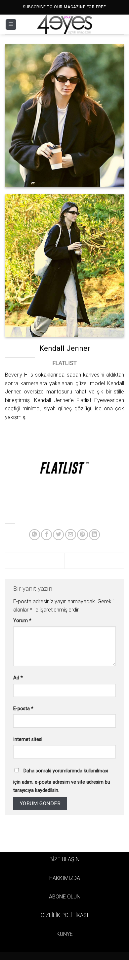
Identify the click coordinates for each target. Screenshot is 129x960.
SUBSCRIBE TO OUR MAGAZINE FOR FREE (64, 7)
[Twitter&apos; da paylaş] (58, 534)
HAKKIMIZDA (64, 878)
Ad (18, 678)
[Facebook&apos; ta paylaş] (46, 534)
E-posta (23, 708)
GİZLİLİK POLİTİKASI (64, 915)
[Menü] (11, 24)
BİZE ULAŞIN (64, 859)
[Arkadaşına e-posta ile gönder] (70, 534)
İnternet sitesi (27, 739)
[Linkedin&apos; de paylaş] (94, 534)
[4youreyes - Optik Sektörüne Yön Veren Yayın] (64, 24)
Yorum (22, 620)
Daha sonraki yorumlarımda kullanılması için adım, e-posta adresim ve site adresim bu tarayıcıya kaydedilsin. (61, 781)
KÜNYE (65, 934)
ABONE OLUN (64, 896)
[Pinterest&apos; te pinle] (82, 534)
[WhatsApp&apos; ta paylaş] (34, 534)
